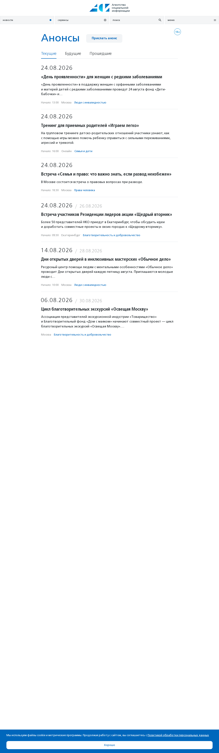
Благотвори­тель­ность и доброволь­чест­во (111, 235)
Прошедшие (101, 53)
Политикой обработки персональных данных (178, 735)
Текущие (48, 53)
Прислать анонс (104, 38)
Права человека (84, 190)
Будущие (73, 53)
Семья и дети (83, 151)
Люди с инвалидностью (90, 102)
